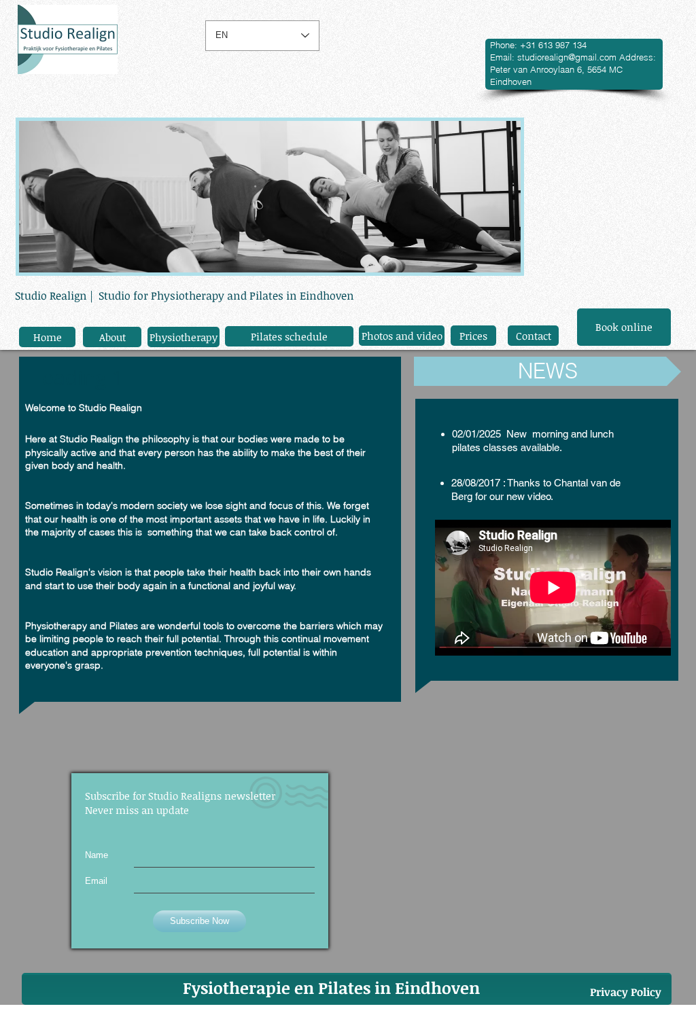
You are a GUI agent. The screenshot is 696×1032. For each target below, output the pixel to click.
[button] (547, 371)
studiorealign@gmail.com (566, 57)
